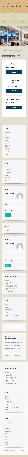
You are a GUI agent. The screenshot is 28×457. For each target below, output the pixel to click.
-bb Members (8, 289)
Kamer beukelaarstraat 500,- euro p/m (14, 345)
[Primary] (14, 16)
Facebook (7, 177)
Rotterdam (7, 151)
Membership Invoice (10, 288)
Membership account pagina (16, 50)
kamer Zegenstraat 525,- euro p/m (13, 342)
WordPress (23, 450)
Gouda (6, 140)
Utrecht (6, 153)
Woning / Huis (8, 174)
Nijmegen (7, 149)
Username (7, 197)
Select (14, 72)
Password (7, 204)
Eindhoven (7, 138)
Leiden (6, 146)
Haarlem (7, 143)
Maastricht (7, 148)
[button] (2, 36)
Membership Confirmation (11, 286)
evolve (4, 450)
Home (3, 50)
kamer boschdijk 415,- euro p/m (12, 348)
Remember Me (9, 210)
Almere (6, 134)
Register (7, 169)
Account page (6, 51)
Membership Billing (9, 283)
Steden (6, 175)
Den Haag (7, 137)
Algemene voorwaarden (10, 291)
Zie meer (6, 37)
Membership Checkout (10, 285)
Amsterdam (7, 132)
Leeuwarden (8, 145)
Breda (6, 135)
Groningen (7, 142)
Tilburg (6, 154)
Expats (6, 180)
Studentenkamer (9, 172)
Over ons (7, 170)
